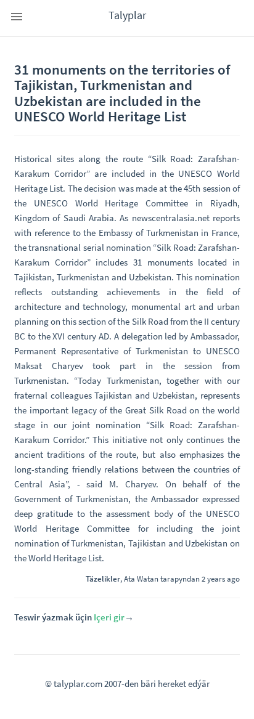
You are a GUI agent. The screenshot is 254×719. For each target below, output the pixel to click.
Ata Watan (141, 578)
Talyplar (127, 15)
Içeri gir (109, 617)
